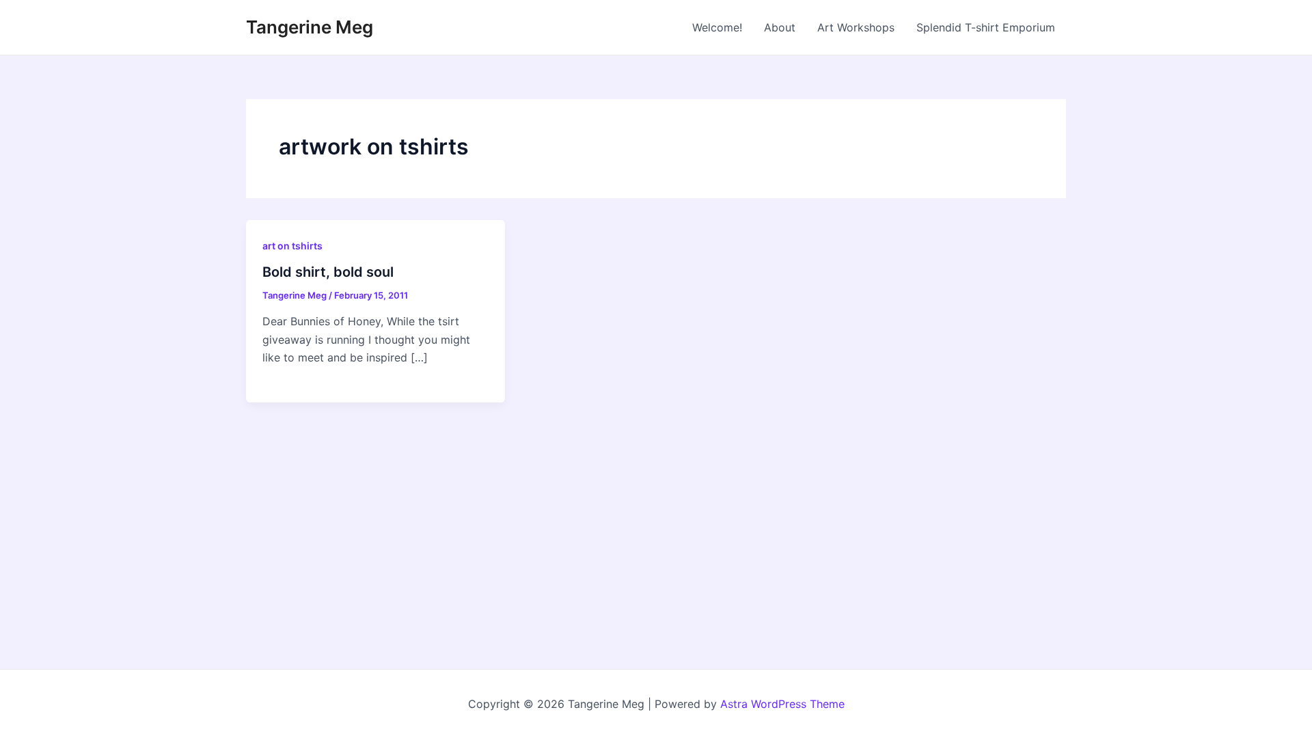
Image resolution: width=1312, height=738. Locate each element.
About (779, 27)
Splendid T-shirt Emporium (985, 27)
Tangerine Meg (309, 27)
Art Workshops (855, 27)
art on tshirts (292, 245)
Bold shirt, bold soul (328, 272)
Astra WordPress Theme (782, 704)
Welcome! (717, 27)
